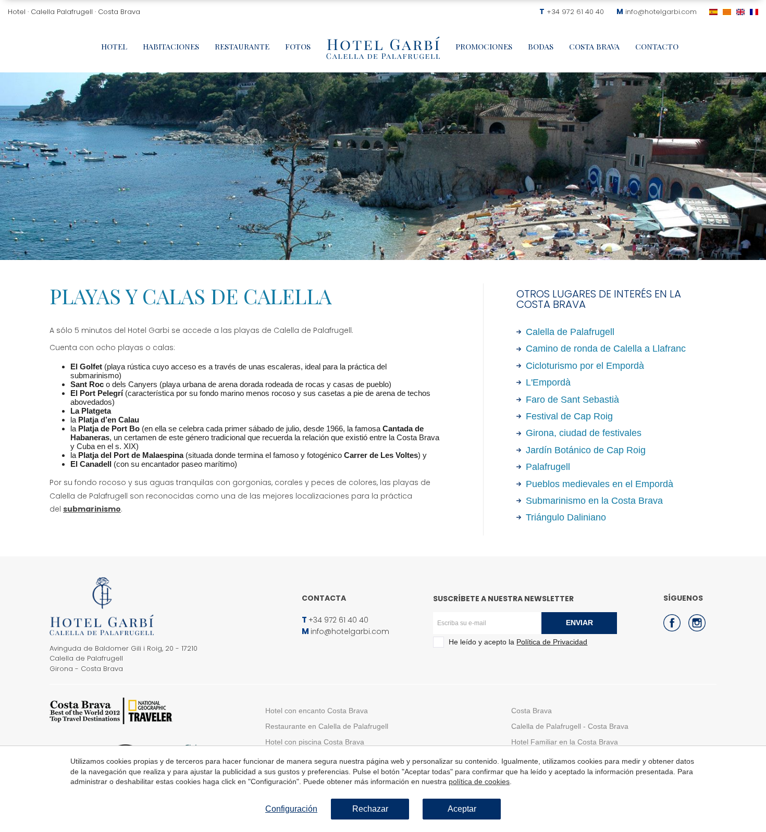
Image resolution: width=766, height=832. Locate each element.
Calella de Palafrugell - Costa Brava (569, 726)
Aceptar (462, 808)
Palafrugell (548, 467)
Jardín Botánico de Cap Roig (586, 450)
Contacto (656, 46)
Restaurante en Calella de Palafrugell (326, 726)
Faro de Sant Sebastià (572, 399)
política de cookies (479, 781)
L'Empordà (548, 382)
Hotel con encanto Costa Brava (316, 710)
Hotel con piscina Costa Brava (314, 742)
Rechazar (370, 808)
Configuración (291, 808)
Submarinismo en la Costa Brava (594, 500)
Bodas (540, 46)
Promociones (483, 46)
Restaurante (242, 46)
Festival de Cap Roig (569, 416)
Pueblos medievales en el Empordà (599, 484)
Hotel (114, 46)
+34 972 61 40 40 (575, 12)
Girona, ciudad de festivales (583, 433)
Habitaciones (171, 46)
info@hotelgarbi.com (661, 12)
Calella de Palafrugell (570, 332)
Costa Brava (594, 46)
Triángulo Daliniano (566, 517)
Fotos (298, 46)
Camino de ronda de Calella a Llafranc (606, 348)
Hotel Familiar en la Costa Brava (564, 742)
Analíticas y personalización (295, 260)
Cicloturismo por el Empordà (585, 366)
